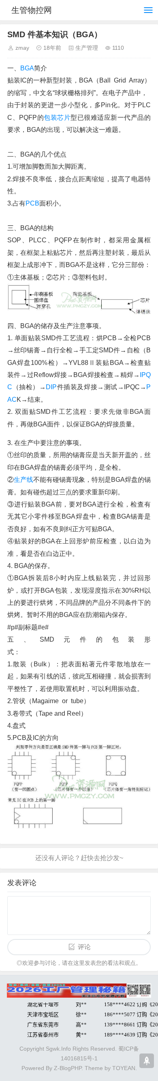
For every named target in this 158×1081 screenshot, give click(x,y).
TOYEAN (123, 1068)
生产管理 (86, 48)
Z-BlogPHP (67, 1068)
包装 (50, 117)
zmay (22, 48)
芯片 (63, 117)
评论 (84, 946)
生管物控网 (31, 10)
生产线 (23, 479)
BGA (27, 68)
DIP (51, 387)
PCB (32, 203)
